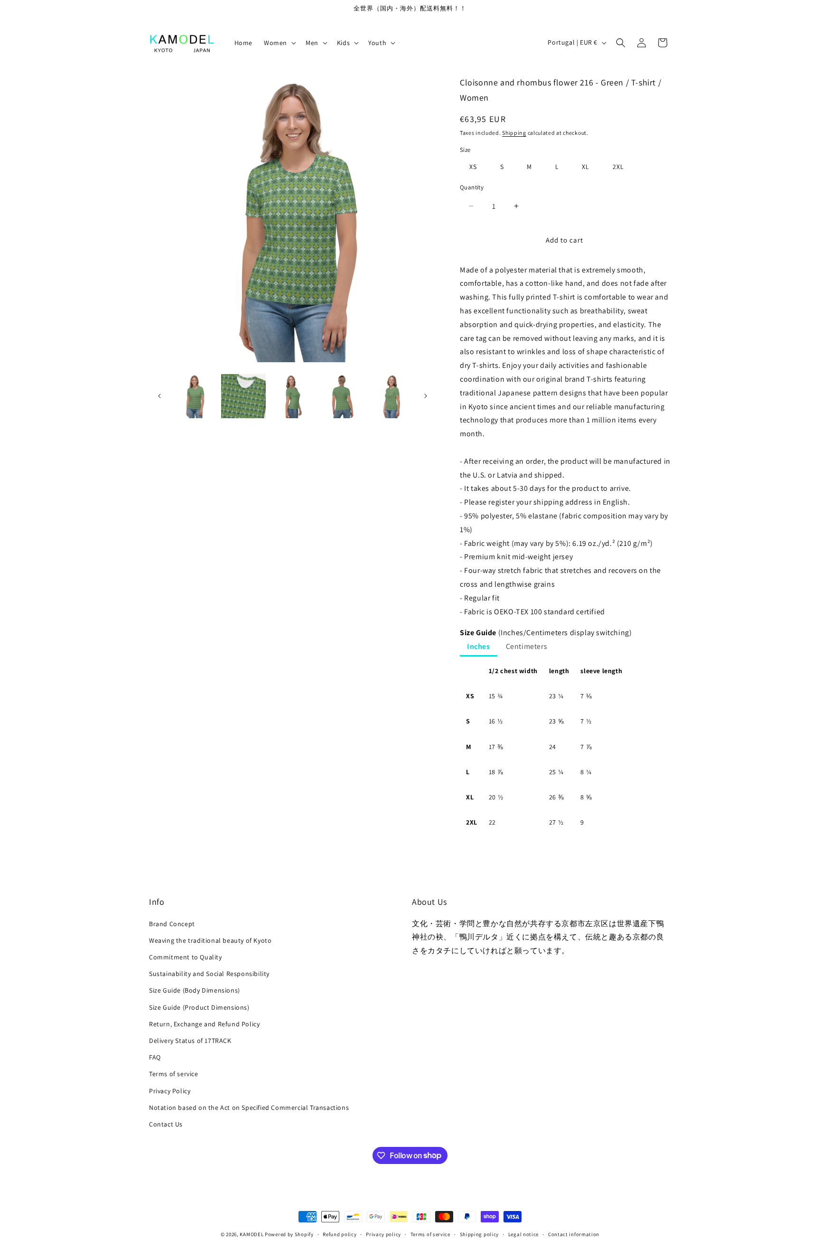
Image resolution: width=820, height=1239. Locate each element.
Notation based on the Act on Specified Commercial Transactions (249, 1107)
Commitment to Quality (185, 957)
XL (585, 166)
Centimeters (527, 646)
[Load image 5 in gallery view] (391, 396)
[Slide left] (159, 395)
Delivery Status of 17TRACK (190, 1040)
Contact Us (166, 1123)
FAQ (155, 1057)
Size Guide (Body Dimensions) (194, 990)
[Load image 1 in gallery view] (194, 396)
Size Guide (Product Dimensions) (199, 1007)
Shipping (514, 132)
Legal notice (523, 1233)
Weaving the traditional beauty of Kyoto (210, 940)
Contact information (573, 1233)
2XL (618, 166)
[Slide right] (425, 395)
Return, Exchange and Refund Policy (204, 1023)
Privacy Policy (169, 1090)
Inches (478, 646)
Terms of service (173, 1074)
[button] (279, 43)
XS (473, 166)
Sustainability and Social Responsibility (209, 973)
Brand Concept (172, 923)
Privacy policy (383, 1233)
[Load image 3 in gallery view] (292, 396)
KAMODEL (251, 1234)
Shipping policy (479, 1233)
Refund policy (339, 1233)
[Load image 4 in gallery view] (341, 396)
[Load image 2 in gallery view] (243, 396)
